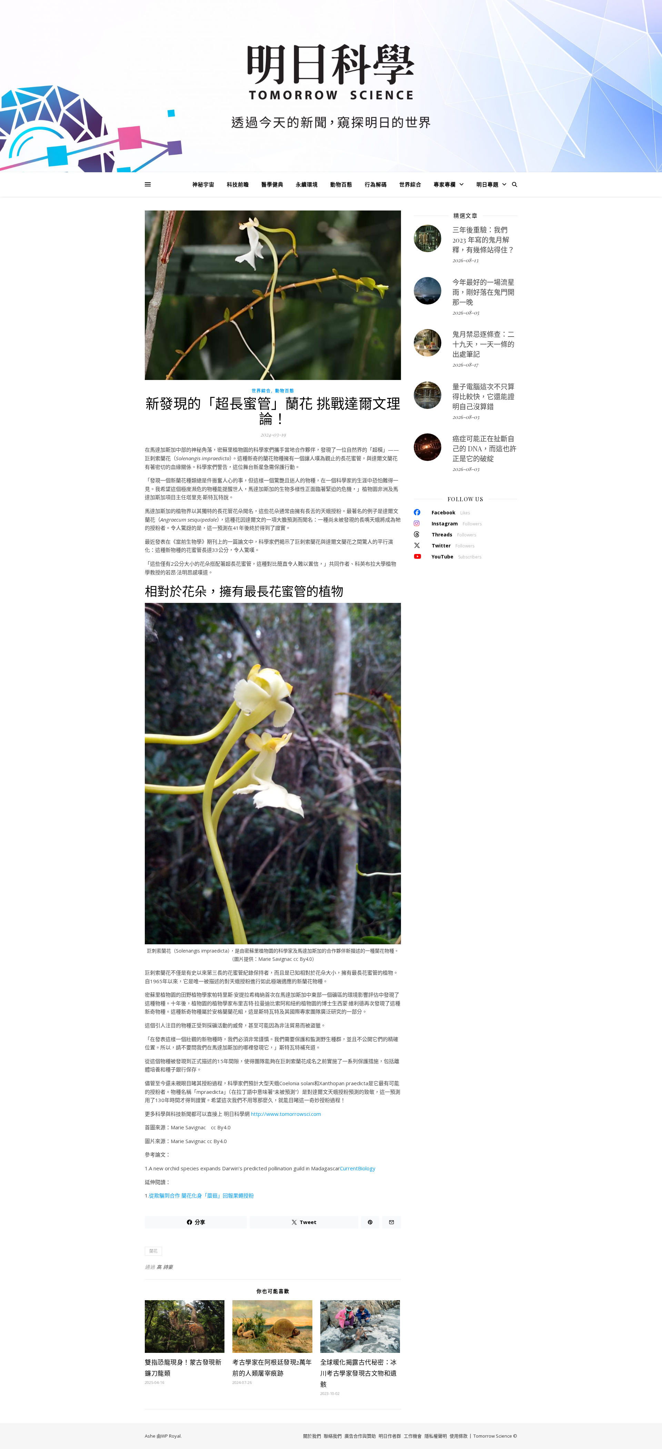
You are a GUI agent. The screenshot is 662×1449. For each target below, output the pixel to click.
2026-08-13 (465, 260)
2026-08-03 (465, 416)
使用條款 (459, 1436)
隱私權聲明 (435, 1436)
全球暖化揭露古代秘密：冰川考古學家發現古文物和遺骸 (358, 1373)
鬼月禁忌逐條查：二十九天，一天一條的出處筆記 (483, 344)
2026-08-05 (465, 312)
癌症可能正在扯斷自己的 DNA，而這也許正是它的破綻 (484, 448)
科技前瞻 (238, 184)
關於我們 (312, 1436)
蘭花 (153, 1251)
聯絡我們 (333, 1436)
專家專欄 (445, 184)
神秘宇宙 (203, 184)
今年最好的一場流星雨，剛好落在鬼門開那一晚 (483, 292)
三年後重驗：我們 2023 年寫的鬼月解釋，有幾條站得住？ (483, 239)
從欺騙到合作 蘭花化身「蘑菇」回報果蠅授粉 (201, 1195)
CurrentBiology (357, 1168)
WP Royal (171, 1436)
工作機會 (413, 1436)
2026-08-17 (465, 364)
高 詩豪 (165, 1267)
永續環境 (307, 184)
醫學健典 (272, 184)
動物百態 (341, 184)
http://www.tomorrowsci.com (286, 1113)
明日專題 (488, 184)
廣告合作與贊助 (360, 1436)
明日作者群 (390, 1436)
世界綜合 (410, 184)
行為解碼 (376, 184)
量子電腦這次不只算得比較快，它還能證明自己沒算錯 (483, 396)
